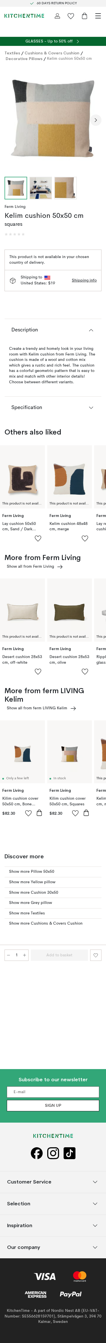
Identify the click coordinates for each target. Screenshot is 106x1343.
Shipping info (84, 280)
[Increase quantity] (25, 955)
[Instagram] (53, 1153)
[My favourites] (71, 16)
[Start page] (24, 16)
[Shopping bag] (84, 16)
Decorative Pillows (24, 58)
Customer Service (29, 1181)
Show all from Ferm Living (30, 567)
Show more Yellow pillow (32, 882)
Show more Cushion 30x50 (33, 893)
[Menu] (98, 16)
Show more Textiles (27, 913)
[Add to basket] (39, 812)
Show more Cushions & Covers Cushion (46, 923)
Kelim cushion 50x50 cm (69, 59)
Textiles (12, 53)
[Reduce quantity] (8, 955)
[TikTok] (69, 1153)
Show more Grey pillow (30, 903)
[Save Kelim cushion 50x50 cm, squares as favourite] (95, 955)
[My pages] (57, 16)
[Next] (95, 120)
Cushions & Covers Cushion (52, 53)
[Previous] (10, 120)
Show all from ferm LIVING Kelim (37, 708)
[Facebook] (37, 1153)
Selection (18, 1203)
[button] (15, 234)
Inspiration (19, 1225)
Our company (23, 1247)
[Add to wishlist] (38, 538)
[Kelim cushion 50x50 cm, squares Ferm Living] (53, 119)
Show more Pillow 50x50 (31, 872)
